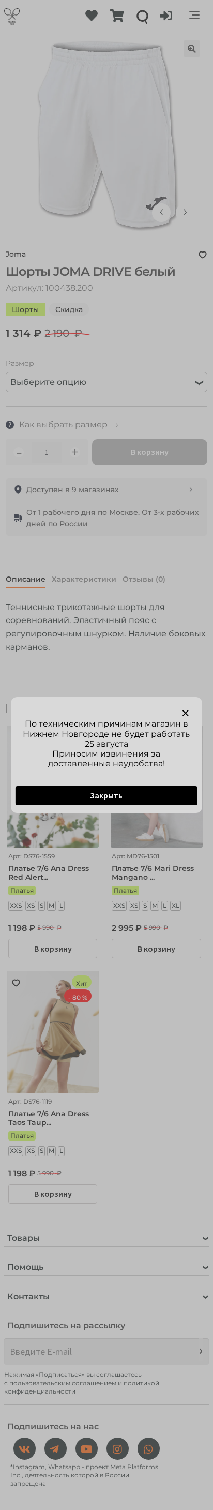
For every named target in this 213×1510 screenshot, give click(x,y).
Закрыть (106, 795)
